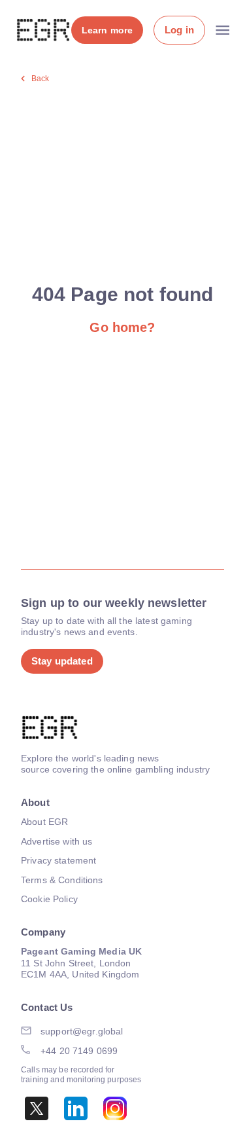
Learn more (107, 30)
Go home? (122, 327)
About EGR (44, 821)
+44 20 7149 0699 (79, 1051)
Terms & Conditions (62, 880)
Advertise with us (56, 841)
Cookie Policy (49, 899)
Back (40, 78)
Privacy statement (58, 860)
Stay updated (62, 660)
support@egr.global (82, 1031)
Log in (179, 29)
